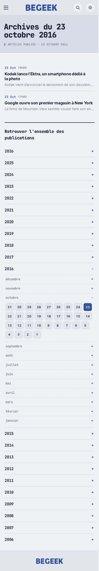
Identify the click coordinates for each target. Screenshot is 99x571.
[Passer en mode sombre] (90, 8)
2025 (9, 167)
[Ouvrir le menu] (7, 7)
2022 (9, 202)
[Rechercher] (78, 8)
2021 (9, 214)
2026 (9, 155)
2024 (9, 179)
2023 (9, 191)
